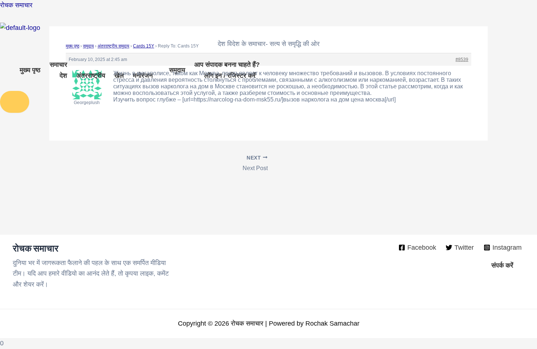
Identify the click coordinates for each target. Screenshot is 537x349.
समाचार (58, 64)
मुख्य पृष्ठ (30, 70)
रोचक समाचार (16, 5)
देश (63, 75)
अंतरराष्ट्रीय (90, 75)
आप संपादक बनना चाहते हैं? (227, 64)
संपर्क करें (502, 265)
